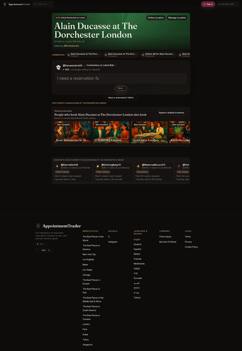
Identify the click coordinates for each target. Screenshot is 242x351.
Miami (85, 264)
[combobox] (44, 4)
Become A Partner (167, 242)
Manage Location (177, 17)
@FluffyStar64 (71, 46)
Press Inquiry (165, 236)
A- (38, 250)
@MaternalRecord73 (153, 165)
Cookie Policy (191, 247)
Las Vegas (87, 269)
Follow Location (156, 17)
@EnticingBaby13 (111, 165)
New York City (89, 254)
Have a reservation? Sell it (121, 97)
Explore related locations (171, 112)
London (86, 324)
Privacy (188, 242)
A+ (49, 250)
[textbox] (121, 78)
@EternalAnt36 (69, 165)
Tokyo (86, 339)
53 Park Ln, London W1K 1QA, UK (69, 41)
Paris (85, 329)
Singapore (87, 344)
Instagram (112, 242)
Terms (188, 236)
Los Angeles (88, 259)
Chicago (86, 275)
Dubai (85, 334)
